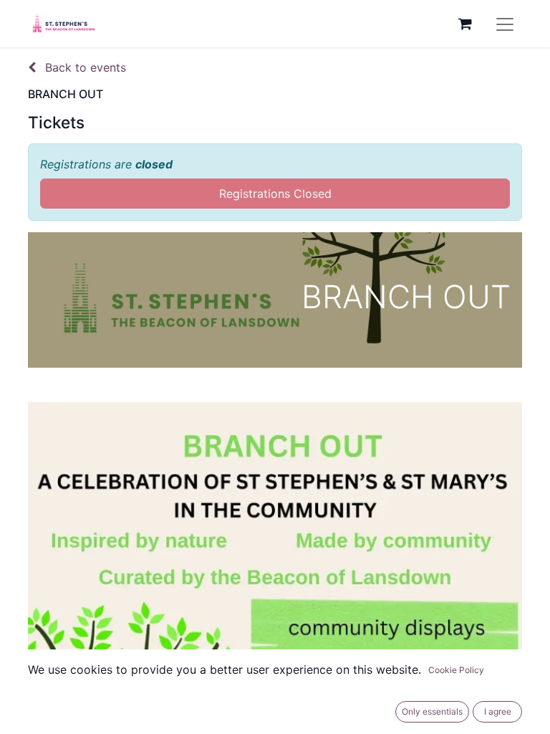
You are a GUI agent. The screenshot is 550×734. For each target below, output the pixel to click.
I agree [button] (497, 711)
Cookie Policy (456, 669)
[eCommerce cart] (465, 23)
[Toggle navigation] (505, 24)
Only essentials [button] (432, 711)
